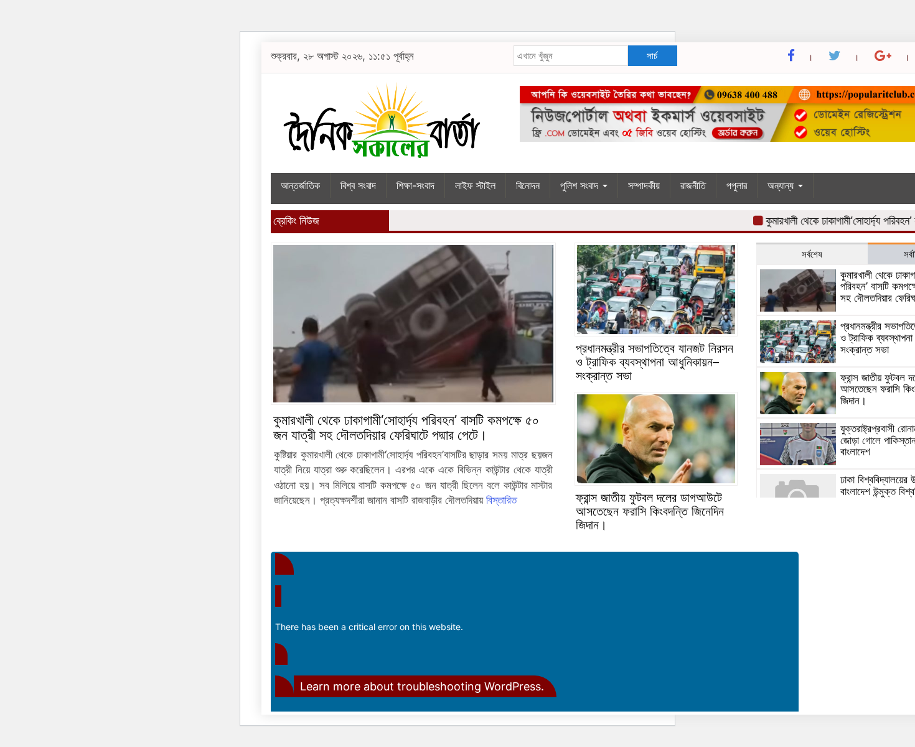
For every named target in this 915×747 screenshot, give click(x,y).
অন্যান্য (782, 185)
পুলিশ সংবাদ (580, 185)
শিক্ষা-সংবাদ (415, 185)
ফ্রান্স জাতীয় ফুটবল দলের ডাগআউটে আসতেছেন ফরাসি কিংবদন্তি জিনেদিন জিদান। (650, 511)
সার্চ (652, 56)
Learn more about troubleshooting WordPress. (422, 686)
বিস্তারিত (501, 500)
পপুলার (736, 185)
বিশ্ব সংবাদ (358, 185)
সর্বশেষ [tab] (812, 254)
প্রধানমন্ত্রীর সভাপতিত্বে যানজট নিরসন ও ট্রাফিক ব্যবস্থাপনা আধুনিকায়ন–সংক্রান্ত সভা (654, 362)
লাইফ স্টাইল (475, 185)
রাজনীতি (693, 185)
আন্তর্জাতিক (300, 185)
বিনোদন (528, 185)
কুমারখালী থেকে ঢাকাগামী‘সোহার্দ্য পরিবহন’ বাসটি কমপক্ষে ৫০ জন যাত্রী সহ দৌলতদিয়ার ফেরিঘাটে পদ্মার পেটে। (406, 427)
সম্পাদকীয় (644, 185)
